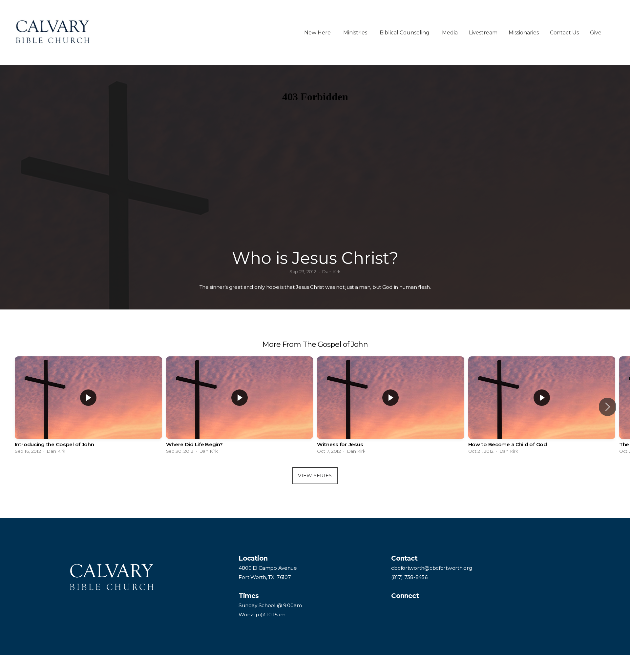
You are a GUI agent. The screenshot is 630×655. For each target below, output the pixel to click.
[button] (607, 407)
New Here (318, 33)
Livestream (483, 33)
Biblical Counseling (405, 33)
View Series (315, 475)
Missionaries (524, 33)
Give (595, 33)
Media (450, 33)
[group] (88, 406)
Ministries (355, 33)
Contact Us (564, 33)
